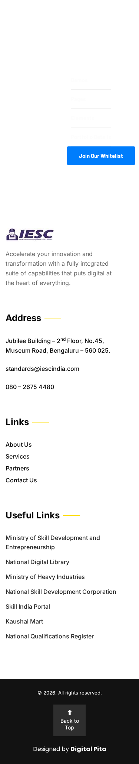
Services (18, 456)
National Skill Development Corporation (61, 591)
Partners (17, 468)
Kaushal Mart (24, 621)
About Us (19, 444)
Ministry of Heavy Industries (45, 576)
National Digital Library (37, 562)
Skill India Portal (28, 606)
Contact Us (21, 480)
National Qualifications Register (50, 636)
